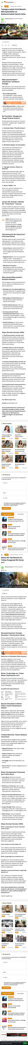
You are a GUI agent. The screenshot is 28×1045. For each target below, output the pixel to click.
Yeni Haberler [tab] (20, 514)
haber (22, 1040)
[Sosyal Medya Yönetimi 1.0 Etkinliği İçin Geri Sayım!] (14, 540)
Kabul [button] (25, 1043)
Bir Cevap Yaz (6, 474)
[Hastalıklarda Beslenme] (7, 941)
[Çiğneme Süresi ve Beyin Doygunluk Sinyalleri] (7, 447)
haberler (25, 1040)
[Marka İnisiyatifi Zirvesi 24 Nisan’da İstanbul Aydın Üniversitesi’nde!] (14, 548)
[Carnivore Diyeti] (7, 912)
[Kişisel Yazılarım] (10, 2)
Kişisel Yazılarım (9, 18)
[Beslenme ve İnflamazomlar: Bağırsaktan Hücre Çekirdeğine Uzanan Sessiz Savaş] (20, 432)
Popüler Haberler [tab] (7, 514)
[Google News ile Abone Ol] (6, 42)
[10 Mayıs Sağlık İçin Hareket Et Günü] (7, 432)
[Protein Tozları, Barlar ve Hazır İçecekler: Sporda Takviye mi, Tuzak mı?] (7, 926)
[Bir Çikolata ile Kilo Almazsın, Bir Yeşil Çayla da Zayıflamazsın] (20, 447)
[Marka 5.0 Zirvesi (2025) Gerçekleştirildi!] (14, 526)
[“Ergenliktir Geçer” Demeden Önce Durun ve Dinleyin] (20, 926)
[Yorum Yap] (2, 45)
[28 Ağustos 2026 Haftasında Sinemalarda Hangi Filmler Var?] (14, 519)
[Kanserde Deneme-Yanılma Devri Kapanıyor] (20, 941)
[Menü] (2, 2)
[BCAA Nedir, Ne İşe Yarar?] (20, 462)
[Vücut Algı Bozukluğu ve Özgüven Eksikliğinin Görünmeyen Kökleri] (14, 533)
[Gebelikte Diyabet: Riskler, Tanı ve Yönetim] (7, 462)
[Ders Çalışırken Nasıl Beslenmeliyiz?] (20, 912)
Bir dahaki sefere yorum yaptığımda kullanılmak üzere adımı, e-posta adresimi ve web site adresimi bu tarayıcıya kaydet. (15, 504)
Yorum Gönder (6, 508)
